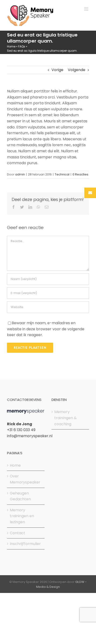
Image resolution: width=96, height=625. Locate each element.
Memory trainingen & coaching (65, 417)
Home (11, 46)
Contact (17, 533)
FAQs (21, 46)
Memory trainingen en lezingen (22, 516)
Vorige (57, 70)
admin (20, 174)
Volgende (76, 70)
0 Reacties (80, 174)
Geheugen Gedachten (20, 496)
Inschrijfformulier (25, 543)
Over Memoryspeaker (25, 479)
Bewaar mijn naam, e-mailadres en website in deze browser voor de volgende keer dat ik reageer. (45, 329)
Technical (62, 174)
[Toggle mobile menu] (86, 9)
